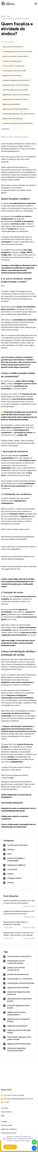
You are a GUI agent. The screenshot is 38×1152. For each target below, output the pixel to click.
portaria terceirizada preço (11, 61)
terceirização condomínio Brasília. (14, 71)
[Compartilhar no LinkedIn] (14, 129)
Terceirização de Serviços (17, 845)
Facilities (4, 1122)
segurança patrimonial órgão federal (15, 109)
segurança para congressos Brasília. (15, 99)
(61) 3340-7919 (9, 1099)
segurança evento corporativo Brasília (15, 85)
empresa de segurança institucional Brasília (17, 123)
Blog (8, 16)
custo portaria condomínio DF (12, 47)
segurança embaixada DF (11, 104)
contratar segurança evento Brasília (15, 90)
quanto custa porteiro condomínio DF (15, 56)
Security (10, 882)
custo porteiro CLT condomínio (13, 66)
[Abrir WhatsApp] (34, 1142)
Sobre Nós (4, 1108)
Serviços (10, 849)
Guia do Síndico (6, 1112)
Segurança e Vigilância (16, 865)
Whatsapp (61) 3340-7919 (24, 1099)
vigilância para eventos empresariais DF (16, 95)
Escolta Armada (6, 1125)
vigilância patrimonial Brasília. (12, 119)
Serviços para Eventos (8, 1133)
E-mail (6, 1102)
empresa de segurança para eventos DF (16, 80)
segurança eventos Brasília (11, 76)
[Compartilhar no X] (24, 129)
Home (3, 16)
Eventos (10, 874)
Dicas (9, 854)
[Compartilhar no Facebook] (19, 129)
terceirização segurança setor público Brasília (18, 114)
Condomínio (12, 869)
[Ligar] (34, 1148)
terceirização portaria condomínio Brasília (17, 52)
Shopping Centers (14, 878)
